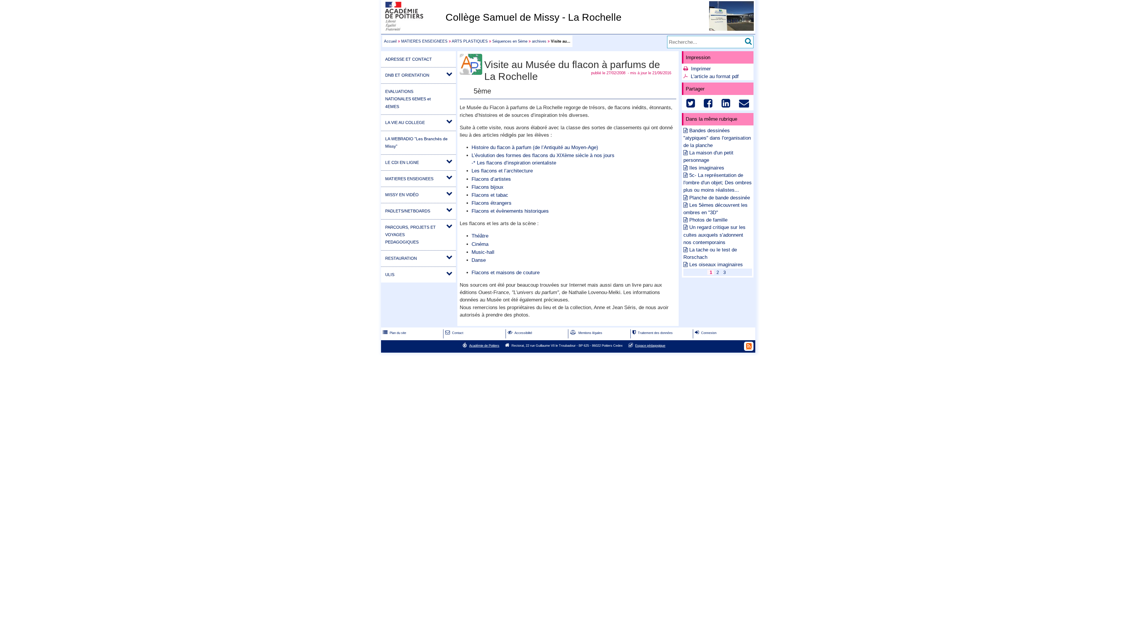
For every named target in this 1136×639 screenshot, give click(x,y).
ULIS (389, 274)
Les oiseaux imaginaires (716, 264)
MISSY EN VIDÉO (402, 194)
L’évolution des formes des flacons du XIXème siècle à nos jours (543, 155)
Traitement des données (652, 333)
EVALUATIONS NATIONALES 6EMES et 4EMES (408, 99)
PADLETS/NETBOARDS (407, 211)
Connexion (706, 333)
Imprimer (701, 69)
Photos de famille (708, 220)
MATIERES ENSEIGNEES (424, 41)
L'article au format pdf (715, 76)
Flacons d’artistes (491, 179)
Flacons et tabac (490, 195)
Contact (454, 333)
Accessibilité (520, 333)
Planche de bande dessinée (719, 198)
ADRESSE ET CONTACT (408, 59)
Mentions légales (586, 333)
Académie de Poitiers (484, 345)
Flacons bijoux (488, 187)
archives (539, 41)
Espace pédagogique (650, 345)
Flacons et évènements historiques (510, 211)
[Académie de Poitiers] (412, 29)
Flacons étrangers (491, 203)
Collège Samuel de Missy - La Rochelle (534, 17)
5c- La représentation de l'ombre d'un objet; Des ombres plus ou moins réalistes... (717, 182)
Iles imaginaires (706, 168)
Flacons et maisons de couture (506, 272)
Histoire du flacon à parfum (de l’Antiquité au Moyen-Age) (535, 147)
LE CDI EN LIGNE (402, 162)
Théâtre (480, 236)
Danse (479, 260)
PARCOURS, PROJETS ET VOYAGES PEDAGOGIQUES (410, 234)
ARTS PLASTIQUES (470, 41)
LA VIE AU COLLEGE (405, 122)
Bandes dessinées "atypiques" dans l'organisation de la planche (717, 138)
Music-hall (483, 252)
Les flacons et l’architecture (502, 171)
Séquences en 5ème (509, 41)
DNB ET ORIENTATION (407, 75)
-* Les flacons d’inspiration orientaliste (514, 163)
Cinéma (480, 244)
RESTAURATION (401, 258)
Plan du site (394, 333)
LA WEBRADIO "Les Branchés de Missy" (416, 142)
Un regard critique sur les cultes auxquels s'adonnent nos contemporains (714, 235)
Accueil (390, 41)
